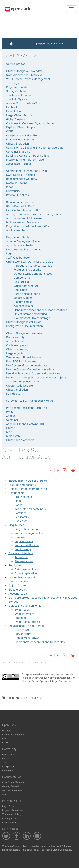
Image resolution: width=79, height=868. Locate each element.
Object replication (26, 573)
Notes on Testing (16, 182)
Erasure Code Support (20, 139)
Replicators (22, 517)
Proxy (9, 411)
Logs (9, 253)
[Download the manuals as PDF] (64, 470)
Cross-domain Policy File (21, 135)
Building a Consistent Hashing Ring (28, 155)
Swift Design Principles (20, 174)
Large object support (21, 577)
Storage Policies (16, 91)
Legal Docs (8, 806)
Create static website (19, 385)
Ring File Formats (16, 87)
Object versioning (17, 349)
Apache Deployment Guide (23, 241)
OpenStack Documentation (48, 43)
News (5, 742)
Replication (15, 565)
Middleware (13, 436)
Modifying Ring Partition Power (25, 159)
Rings (18, 500)
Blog (4, 738)
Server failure (23, 633)
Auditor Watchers (17, 230)
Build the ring (23, 549)
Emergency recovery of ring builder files (40, 641)
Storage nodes (24, 561)
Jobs (4, 762)
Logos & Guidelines (12, 810)
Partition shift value (27, 545)
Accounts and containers (30, 508)
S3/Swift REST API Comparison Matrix (30, 400)
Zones (18, 504)
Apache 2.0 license (61, 846)
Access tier (21, 557)
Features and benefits (22, 484)
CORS (10, 131)
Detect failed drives (27, 637)
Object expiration (17, 389)
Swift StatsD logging (27, 621)
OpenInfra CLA (10, 822)
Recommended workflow (21, 178)
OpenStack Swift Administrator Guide (29, 261)
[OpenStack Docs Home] (11, 43)
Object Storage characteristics (27, 488)
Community (13, 190)
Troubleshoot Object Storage (26, 625)
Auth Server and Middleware (24, 218)
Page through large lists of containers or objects (36, 377)
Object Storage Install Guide (23, 322)
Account (11, 415)
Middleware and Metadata (22, 222)
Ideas (9, 186)
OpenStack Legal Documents (55, 681)
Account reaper (18, 593)
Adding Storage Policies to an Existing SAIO (33, 214)
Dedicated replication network (25, 249)
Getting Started (16, 63)
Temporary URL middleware (23, 357)
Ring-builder (16, 525)
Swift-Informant (24, 613)
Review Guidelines (17, 195)
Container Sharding (18, 151)
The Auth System (17, 99)
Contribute (8, 770)
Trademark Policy (11, 814)
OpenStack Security (13, 734)
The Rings (12, 83)
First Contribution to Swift (22, 210)
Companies (8, 766)
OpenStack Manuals (13, 782)
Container (12, 419)
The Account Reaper (19, 95)
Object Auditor (17, 585)
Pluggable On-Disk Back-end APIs (27, 226)
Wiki (4, 794)
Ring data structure (27, 529)
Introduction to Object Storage (27, 480)
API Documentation (12, 790)
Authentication (15, 341)
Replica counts (24, 541)
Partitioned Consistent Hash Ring (26, 407)
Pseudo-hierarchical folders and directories (33, 373)
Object (10, 427)
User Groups (9, 754)
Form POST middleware (21, 361)
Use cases (21, 521)
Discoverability (15, 337)
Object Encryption (17, 143)
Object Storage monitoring (25, 605)
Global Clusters (15, 119)
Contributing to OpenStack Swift (26, 170)
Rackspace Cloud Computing (55, 849)
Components (16, 492)
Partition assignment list (29, 533)
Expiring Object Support (21, 127)
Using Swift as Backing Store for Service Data (34, 147)
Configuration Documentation (24, 326)
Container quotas (17, 345)
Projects (6, 730)
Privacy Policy (10, 818)
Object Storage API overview (24, 71)
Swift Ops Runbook (18, 257)
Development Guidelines (21, 202)
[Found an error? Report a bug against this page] (73, 470)
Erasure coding (17, 589)
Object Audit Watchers (20, 440)
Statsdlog (21, 617)
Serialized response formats (23, 381)
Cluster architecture (20, 553)
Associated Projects (18, 163)
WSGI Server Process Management (28, 79)
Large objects (23, 581)
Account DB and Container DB (25, 423)
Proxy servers (23, 496)
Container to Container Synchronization (30, 123)
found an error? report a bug (25, 698)
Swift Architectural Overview (24, 75)
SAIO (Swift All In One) (20, 206)
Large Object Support (20, 115)
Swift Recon (22, 609)
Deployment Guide (17, 237)
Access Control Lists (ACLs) (23, 103)
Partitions (20, 513)
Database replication (27, 569)
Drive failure (22, 629)
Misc (9, 432)
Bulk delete (13, 393)
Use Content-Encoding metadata (26, 365)
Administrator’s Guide (19, 245)
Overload (20, 537)
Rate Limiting (14, 111)
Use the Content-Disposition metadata (30, 369)
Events (6, 758)
